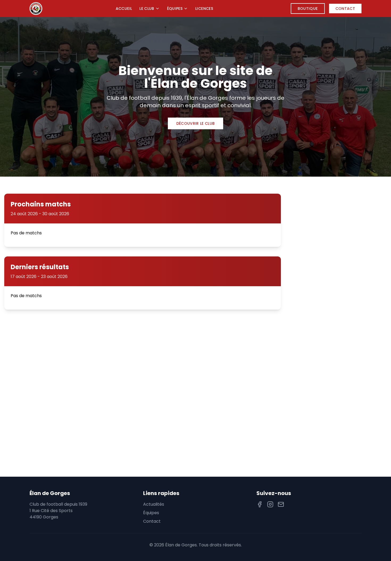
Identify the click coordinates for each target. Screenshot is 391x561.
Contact (345, 8)
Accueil (124, 8)
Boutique (308, 8)
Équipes (174, 8)
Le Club (146, 8)
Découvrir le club (195, 123)
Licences (204, 8)
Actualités (153, 504)
